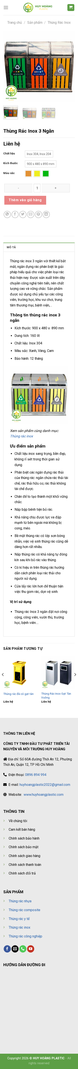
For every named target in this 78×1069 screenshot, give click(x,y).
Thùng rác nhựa (20, 901)
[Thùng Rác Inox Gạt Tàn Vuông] (58, 672)
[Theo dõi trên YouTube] (30, 949)
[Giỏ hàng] (71, 7)
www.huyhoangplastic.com (43, 795)
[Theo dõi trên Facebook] (7, 949)
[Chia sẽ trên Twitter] (22, 214)
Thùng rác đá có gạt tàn (18, 693)
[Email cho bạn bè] (30, 214)
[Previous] (10, 67)
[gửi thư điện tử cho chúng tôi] (15, 949)
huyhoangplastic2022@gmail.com (45, 785)
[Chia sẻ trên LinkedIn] (46, 214)
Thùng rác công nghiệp (25, 936)
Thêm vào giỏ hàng (25, 200)
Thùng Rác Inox (59, 22)
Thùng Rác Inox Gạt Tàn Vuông (56, 695)
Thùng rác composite (24, 910)
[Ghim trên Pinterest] (38, 214)
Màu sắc (9, 173)
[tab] (39, 247)
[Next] (68, 67)
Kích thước (10, 163)
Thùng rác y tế (19, 919)
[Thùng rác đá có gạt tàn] (20, 672)
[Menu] (5, 7)
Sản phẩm (34, 22)
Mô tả (11, 247)
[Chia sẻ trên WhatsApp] (7, 214)
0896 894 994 (35, 775)
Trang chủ (14, 22)
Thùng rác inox (21, 436)
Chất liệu (9, 153)
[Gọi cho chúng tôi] (22, 949)
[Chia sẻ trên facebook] (15, 214)
